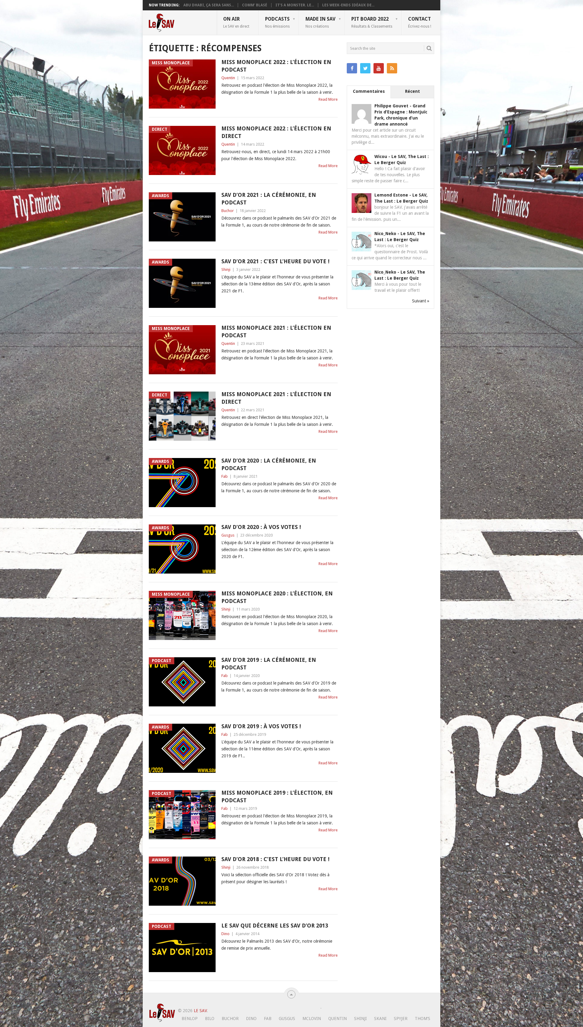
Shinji (225, 269)
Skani (380, 1018)
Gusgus (227, 535)
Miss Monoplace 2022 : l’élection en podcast (276, 66)
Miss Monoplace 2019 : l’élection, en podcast (277, 796)
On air (236, 22)
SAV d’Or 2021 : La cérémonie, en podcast (268, 199)
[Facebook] (352, 68)
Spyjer (400, 1018)
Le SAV (200, 1010)
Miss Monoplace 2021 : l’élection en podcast (276, 331)
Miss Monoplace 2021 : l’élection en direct (276, 398)
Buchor (227, 210)
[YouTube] (378, 68)
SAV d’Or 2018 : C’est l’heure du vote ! (275, 859)
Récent (412, 91)
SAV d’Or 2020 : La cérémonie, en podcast (268, 464)
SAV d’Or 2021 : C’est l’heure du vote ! (275, 261)
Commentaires (369, 91)
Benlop (190, 1018)
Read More (328, 99)
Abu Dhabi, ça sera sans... (208, 5)
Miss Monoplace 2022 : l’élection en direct (276, 132)
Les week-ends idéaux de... (348, 5)
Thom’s (422, 1018)
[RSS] (392, 68)
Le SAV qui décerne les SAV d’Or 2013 (274, 925)
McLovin (311, 1018)
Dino (225, 933)
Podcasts (277, 22)
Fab (224, 476)
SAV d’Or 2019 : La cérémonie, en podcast (268, 664)
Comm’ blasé (254, 5)
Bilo (209, 1018)
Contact (419, 22)
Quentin (228, 78)
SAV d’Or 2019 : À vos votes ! (261, 726)
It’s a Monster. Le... (294, 5)
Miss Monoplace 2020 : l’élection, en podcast (277, 597)
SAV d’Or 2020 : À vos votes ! (261, 527)
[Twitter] (365, 68)
